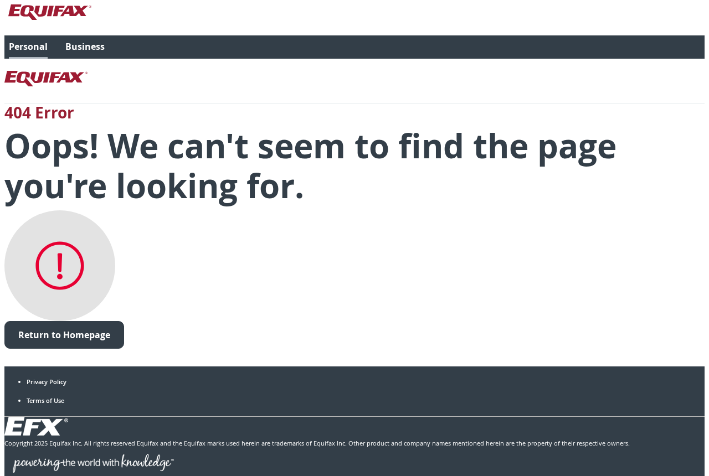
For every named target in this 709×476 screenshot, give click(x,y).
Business (85, 46)
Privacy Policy (46, 381)
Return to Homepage (64, 335)
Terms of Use (45, 400)
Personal (28, 46)
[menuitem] (28, 47)
